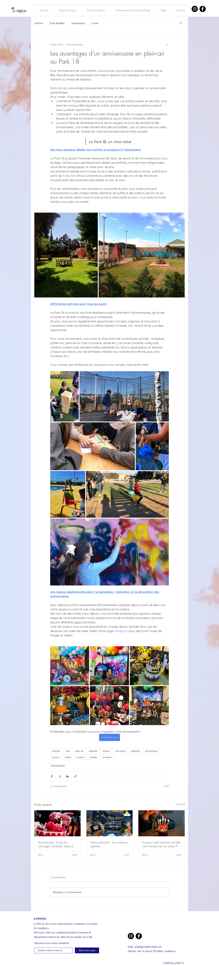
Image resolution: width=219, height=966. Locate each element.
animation (107, 757)
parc (68, 751)
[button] (180, 23)
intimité (93, 757)
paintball (135, 751)
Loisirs (94, 23)
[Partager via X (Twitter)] (59, 776)
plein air (79, 751)
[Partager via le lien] (75, 776)
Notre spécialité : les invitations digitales (109, 844)
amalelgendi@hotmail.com (148, 946)
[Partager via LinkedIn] (67, 776)
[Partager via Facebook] (51, 776)
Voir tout (180, 804)
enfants (106, 751)
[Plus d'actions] (167, 44)
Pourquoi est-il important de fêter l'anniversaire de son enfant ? (161, 844)
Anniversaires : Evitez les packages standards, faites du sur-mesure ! (56, 844)
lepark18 (93, 751)
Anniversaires (78, 23)
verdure (80, 757)
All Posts (38, 23)
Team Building (57, 23)
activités (56, 751)
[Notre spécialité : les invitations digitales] (109, 823)
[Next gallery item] (181, 255)
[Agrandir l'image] (66, 255)
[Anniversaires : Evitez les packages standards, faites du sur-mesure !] (57, 823)
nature (68, 757)
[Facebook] (202, 9)
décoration (120, 751)
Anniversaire (151, 751)
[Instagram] (195, 9)
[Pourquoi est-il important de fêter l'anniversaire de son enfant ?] (161, 823)
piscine (55, 757)
